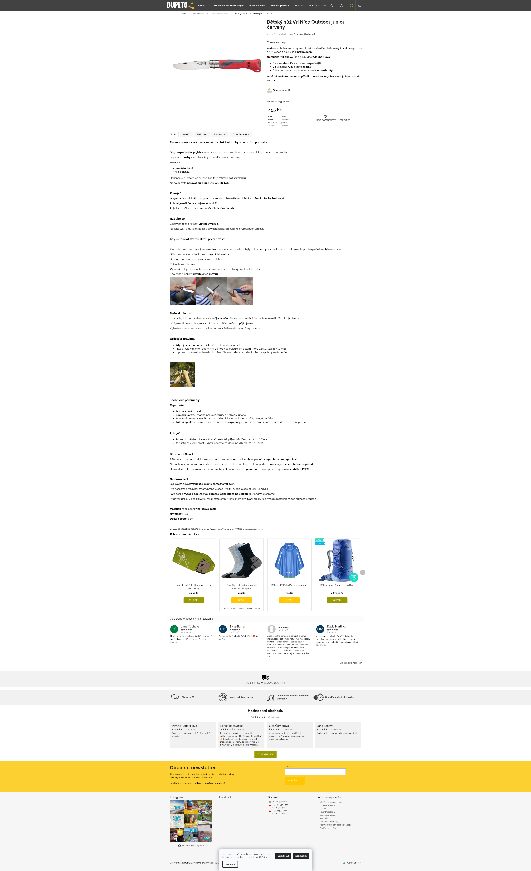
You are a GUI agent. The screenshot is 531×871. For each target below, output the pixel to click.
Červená (285, 119)
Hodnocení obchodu (265, 711)
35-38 (257, 608)
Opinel (285, 126)
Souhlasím (301, 856)
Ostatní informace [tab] (241, 134)
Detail (241, 600)
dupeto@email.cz (280, 802)
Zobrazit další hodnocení (351, 663)
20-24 (233, 608)
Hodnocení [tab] (202, 134)
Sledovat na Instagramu (193, 846)
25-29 (241, 608)
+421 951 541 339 (280, 811)
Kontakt (323, 808)
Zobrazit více (265, 754)
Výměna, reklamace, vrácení (332, 802)
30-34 (249, 608)
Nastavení (230, 864)
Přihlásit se (294, 781)
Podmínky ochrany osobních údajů (335, 825)
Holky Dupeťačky (327, 812)
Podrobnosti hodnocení (304, 34)
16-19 (226, 608)
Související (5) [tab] (220, 134)
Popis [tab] (173, 134)
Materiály (324, 818)
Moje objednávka (327, 815)
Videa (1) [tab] (186, 134)
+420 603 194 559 (280, 805)
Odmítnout (283, 856)
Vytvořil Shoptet (354, 863)
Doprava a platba (327, 805)
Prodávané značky (328, 828)
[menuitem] (203, 5)
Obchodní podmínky (329, 822)
